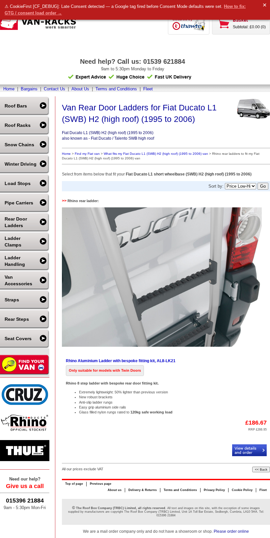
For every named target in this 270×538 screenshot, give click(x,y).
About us (115, 490)
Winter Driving (21, 164)
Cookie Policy (242, 490)
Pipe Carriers (19, 202)
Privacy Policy (214, 490)
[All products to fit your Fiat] (253, 109)
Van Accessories (18, 280)
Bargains (29, 88)
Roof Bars (16, 105)
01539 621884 (164, 61)
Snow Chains (19, 144)
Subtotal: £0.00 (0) (249, 27)
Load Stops (18, 183)
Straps (12, 299)
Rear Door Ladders (16, 222)
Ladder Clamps (13, 241)
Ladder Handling (15, 261)
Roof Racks (18, 125)
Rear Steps (17, 319)
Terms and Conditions (116, 88)
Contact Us (54, 88)
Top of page (74, 483)
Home (8, 88)
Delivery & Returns (142, 490)
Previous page (100, 483)
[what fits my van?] (24, 374)
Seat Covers (18, 338)
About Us (80, 88)
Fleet (148, 88)
